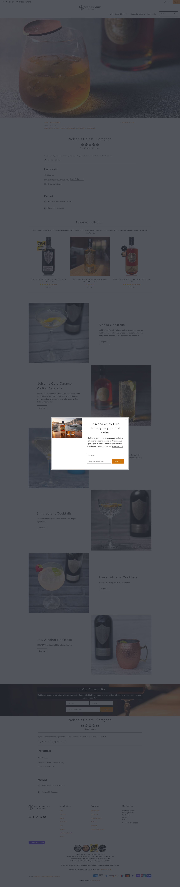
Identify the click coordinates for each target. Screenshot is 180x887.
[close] (126, 419)
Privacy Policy (117, 446)
